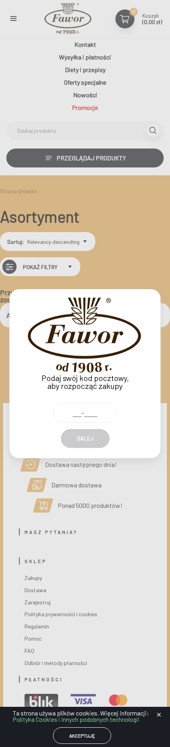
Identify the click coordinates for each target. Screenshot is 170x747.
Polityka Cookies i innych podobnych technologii (76, 719)
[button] (159, 714)
